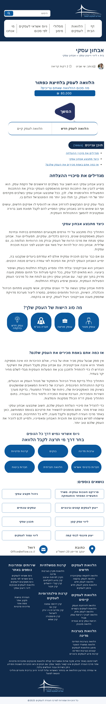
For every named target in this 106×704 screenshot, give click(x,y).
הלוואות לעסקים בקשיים (84, 608)
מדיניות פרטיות (22, 606)
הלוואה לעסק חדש (83, 581)
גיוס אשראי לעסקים (22, 575)
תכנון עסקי (26, 521)
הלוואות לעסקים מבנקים (22, 584)
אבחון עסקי (90, 50)
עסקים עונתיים (26, 507)
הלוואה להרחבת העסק (84, 605)
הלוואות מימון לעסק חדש (84, 584)
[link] (76, 549)
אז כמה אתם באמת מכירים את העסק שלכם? (72, 164)
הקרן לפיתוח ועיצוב (53, 577)
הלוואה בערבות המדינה (84, 641)
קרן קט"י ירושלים (53, 583)
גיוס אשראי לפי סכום (22, 578)
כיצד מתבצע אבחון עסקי (84, 159)
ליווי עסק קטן (80, 521)
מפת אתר (22, 603)
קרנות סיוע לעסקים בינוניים (84, 653)
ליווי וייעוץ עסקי (88, 55)
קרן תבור (53, 586)
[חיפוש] (8, 13)
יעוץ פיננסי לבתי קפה (79, 535)
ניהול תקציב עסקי (26, 494)
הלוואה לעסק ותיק (84, 611)
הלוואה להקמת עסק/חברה (84, 575)
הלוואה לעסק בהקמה (84, 578)
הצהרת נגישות (22, 597)
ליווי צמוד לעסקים (26, 535)
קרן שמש (53, 619)
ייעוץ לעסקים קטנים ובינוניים (79, 507)
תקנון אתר (22, 600)
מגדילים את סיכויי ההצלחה (82, 153)
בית (102, 55)
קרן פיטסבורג (53, 616)
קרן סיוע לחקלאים (53, 580)
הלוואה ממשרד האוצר (84, 644)
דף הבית (91, 28)
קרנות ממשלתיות (53, 565)
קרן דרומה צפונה (53, 604)
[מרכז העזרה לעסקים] (90, 10)
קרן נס (53, 607)
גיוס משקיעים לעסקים (22, 581)
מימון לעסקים (84, 588)
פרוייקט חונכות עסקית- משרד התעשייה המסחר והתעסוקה (79, 493)
